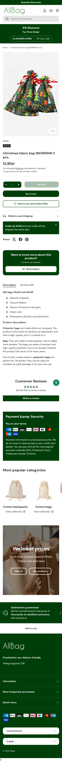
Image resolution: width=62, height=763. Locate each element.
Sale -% (18, 571)
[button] (56, 382)
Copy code (44, 38)
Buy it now (31, 194)
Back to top (31, 628)
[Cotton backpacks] (15, 490)
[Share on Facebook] (20, 239)
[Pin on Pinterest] (27, 239)
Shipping (19, 168)
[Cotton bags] (43, 490)
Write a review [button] (31, 398)
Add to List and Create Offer (33, 203)
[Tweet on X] (14, 239)
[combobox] (31, 19)
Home (5, 47)
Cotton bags (43, 507)
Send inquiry (33, 269)
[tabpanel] (31, 331)
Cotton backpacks (15, 507)
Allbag (6, 141)
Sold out (41, 184)
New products (40, 571)
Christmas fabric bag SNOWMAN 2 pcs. (26, 47)
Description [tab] (9, 284)
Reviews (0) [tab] (26, 284)
